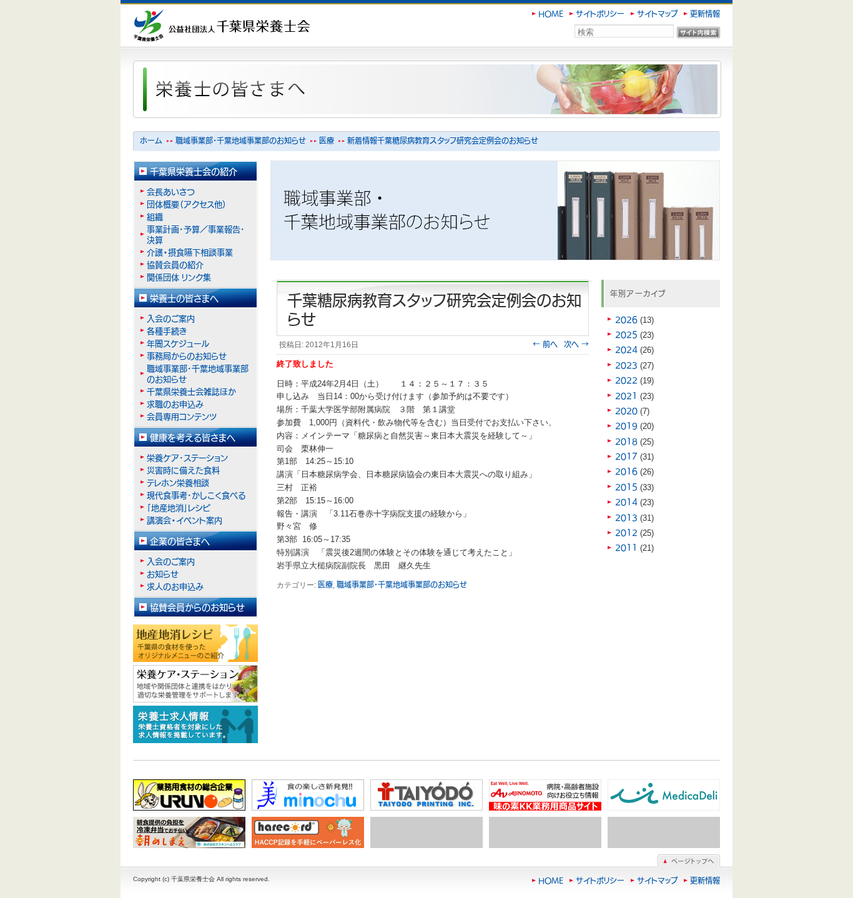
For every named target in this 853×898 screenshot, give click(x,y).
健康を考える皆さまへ (192, 437)
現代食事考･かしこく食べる (196, 495)
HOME (550, 13)
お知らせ (163, 573)
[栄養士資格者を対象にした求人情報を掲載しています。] (195, 724)
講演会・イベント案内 (188, 520)
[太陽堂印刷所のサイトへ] (426, 795)
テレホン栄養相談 (178, 482)
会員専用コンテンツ (182, 416)
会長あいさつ (171, 191)
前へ (545, 343)
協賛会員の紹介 (175, 264)
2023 (626, 365)
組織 (155, 216)
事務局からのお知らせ (187, 355)
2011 (626, 547)
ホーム (151, 140)
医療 (326, 140)
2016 (626, 471)
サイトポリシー (600, 13)
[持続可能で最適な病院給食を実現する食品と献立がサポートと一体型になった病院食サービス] (664, 795)
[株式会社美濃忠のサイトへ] (308, 795)
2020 (626, 410)
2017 (626, 456)
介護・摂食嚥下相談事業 (190, 252)
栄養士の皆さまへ (184, 297)
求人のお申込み (175, 586)
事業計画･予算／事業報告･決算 (196, 234)
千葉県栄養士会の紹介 (193, 171)
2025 (626, 334)
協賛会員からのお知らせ (197, 606)
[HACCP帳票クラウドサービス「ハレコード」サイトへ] (308, 832)
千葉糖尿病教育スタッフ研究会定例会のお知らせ (457, 140)
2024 (626, 349)
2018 (626, 441)
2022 (626, 380)
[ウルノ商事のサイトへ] (189, 795)
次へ (576, 343)
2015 (626, 487)
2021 (626, 395)
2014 (626, 502)
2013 (626, 517)
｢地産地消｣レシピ (178, 507)
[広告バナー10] (664, 832)
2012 (626, 532)
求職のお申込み (175, 403)
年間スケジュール (178, 343)
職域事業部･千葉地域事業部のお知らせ (240, 140)
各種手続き (167, 330)
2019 (626, 425)
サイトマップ (657, 13)
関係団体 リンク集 (179, 277)
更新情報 (705, 13)
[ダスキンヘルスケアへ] (189, 832)
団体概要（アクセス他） (187, 204)
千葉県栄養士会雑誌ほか (191, 391)
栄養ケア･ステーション (187, 457)
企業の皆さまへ (180, 540)
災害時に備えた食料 (183, 470)
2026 (626, 319)
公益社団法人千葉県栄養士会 (190, 16)
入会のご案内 (171, 318)
